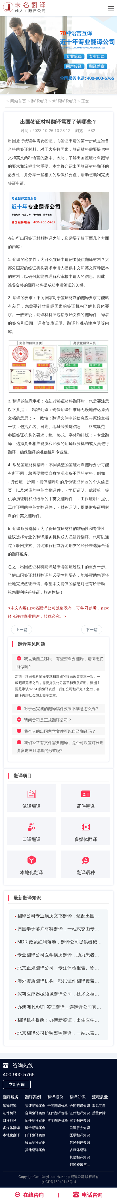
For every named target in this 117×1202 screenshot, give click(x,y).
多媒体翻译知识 (81, 1150)
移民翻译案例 (35, 1143)
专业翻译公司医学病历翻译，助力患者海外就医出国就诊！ (60, 954)
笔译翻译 (9, 1106)
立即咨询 (17, 1084)
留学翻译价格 (57, 1120)
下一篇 (92, 629)
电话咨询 (92, 1195)
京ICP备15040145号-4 (58, 1182)
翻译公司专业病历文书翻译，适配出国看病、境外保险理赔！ (60, 915)
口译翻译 (9, 1120)
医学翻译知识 (80, 1135)
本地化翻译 (11, 1135)
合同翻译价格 (57, 1106)
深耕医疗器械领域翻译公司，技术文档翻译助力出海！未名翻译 (60, 994)
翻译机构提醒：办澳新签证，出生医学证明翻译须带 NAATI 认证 (60, 1020)
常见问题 (99, 1106)
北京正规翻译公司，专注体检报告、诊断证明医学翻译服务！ (60, 968)
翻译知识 (39, 101)
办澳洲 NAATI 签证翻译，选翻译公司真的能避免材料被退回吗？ (60, 1007)
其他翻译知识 (80, 1157)
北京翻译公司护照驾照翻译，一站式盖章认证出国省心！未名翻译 (60, 1033)
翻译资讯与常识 (81, 1165)
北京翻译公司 (74, 1177)
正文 (85, 101)
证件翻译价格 (57, 1113)
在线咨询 (33, 1195)
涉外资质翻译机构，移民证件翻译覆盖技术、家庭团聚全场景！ (60, 981)
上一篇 (22, 629)
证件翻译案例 (35, 1120)
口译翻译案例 (35, 1135)
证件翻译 (9, 1113)
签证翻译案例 (35, 1106)
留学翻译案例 (35, 1128)
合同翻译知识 (80, 1106)
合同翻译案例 (35, 1113)
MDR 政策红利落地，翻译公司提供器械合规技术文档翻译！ (60, 941)
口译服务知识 (80, 1128)
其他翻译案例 (35, 1150)
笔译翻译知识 (64, 101)
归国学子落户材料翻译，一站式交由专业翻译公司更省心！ (60, 928)
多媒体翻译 (11, 1128)
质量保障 (99, 1113)
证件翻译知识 (80, 1113)
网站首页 (18, 101)
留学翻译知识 (80, 1120)
